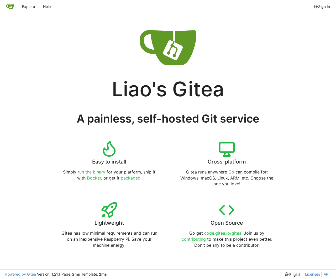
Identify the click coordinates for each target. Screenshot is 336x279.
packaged (130, 178)
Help (47, 6)
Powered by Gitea (20, 274)
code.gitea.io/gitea (223, 233)
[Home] (10, 6)
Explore (28, 6)
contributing (194, 239)
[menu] (293, 274)
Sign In (324, 6)
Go (231, 172)
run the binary (91, 172)
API (326, 274)
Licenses (312, 274)
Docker (94, 178)
